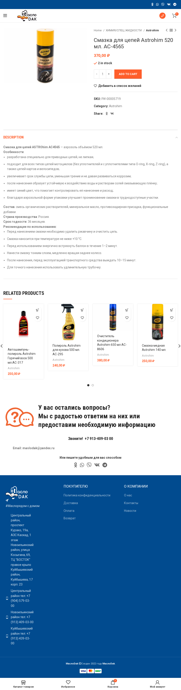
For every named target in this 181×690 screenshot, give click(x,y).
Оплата (69, 510)
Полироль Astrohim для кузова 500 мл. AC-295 (67, 350)
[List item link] (18, 598)
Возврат (70, 518)
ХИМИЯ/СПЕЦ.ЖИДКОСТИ (124, 30)
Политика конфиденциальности (87, 495)
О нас (128, 495)
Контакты (131, 503)
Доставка (71, 503)
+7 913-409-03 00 (99, 438)
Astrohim (152, 30)
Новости (130, 510)
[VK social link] (169, 4)
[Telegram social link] (175, 4)
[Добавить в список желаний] (37, 318)
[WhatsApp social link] (157, 4)
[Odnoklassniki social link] (152, 4)
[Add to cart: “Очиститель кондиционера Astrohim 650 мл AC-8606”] (127, 310)
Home (98, 30)
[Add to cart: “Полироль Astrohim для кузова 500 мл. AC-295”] (82, 310)
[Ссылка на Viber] (163, 4)
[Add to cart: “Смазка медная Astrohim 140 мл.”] (171, 310)
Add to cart (128, 74)
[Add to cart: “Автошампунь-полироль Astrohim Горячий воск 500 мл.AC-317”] (37, 310)
